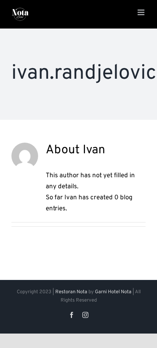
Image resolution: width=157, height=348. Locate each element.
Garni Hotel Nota (113, 292)
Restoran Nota (71, 292)
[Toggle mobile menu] (142, 12)
